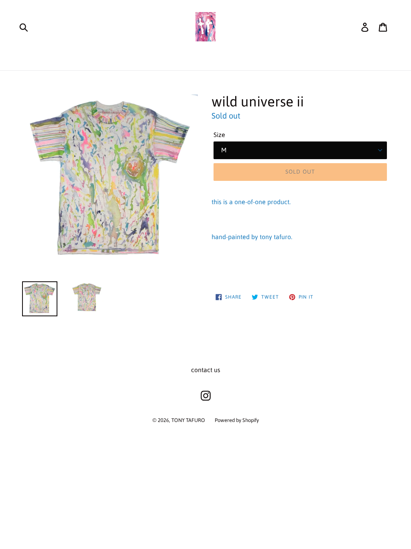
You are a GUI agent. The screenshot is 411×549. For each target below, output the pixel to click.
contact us (205, 369)
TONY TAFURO (188, 420)
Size (219, 134)
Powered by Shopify (237, 420)
